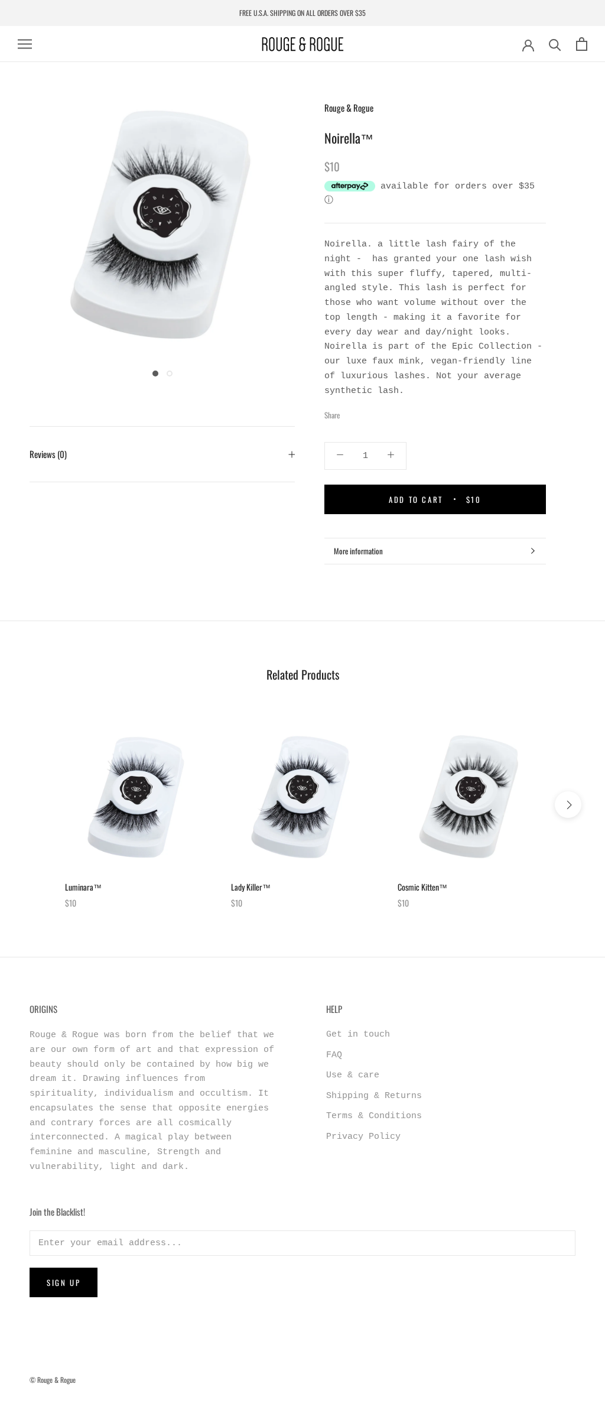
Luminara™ (83, 887)
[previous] (37, 804)
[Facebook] (350, 412)
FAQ (334, 1055)
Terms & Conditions (374, 1116)
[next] (568, 804)
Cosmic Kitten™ (422, 887)
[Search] (555, 44)
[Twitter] (366, 412)
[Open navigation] (25, 44)
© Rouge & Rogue (53, 1380)
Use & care (352, 1075)
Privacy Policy (363, 1137)
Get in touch (358, 1034)
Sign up (63, 1282)
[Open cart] (581, 44)
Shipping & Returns (374, 1096)
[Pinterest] (381, 412)
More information (358, 551)
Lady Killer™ (251, 887)
